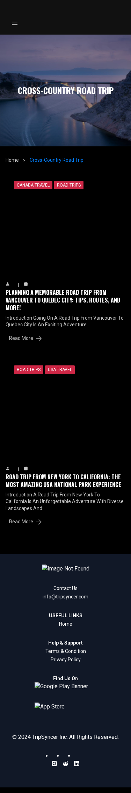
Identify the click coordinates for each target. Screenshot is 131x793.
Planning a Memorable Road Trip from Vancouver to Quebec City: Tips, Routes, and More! (63, 300)
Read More (21, 338)
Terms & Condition (65, 651)
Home (12, 160)
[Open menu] (14, 23)
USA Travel (60, 369)
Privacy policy (66, 659)
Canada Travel (33, 185)
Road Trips (69, 185)
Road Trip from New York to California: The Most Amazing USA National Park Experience (63, 481)
